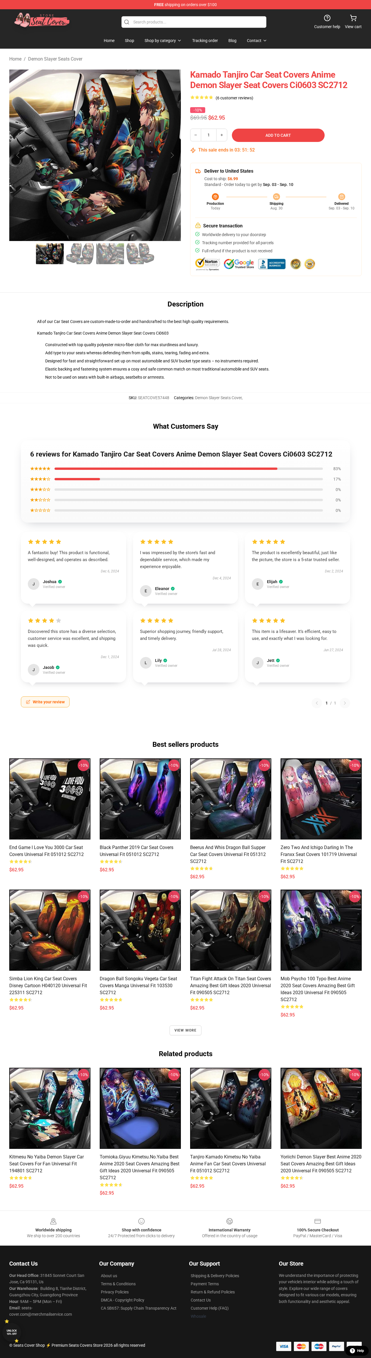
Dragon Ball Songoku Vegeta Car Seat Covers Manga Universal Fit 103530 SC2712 (138, 985)
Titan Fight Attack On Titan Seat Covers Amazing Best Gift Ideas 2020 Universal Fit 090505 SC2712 (230, 985)
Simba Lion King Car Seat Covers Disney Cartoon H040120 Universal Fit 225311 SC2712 (48, 985)
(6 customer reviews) (234, 98)
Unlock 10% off (12, 1332)
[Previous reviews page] (317, 703)
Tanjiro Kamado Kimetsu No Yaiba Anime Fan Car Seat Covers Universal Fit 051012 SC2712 (228, 1163)
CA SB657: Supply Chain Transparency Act (139, 1308)
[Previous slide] (18, 155)
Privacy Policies (115, 1292)
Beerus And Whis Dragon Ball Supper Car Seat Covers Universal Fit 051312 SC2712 (228, 854)
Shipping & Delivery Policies (215, 1275)
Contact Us (201, 1300)
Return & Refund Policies (213, 1292)
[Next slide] (172, 155)
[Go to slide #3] (110, 253)
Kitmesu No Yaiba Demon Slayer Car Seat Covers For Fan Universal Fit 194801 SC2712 (46, 1163)
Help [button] (360, 1351)
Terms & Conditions (118, 1284)
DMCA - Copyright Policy (122, 1300)
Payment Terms (205, 1284)
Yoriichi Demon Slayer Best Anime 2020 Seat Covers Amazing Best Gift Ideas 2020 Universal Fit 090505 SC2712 (321, 1163)
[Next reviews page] (345, 703)
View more (185, 1030)
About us (109, 1275)
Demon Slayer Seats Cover (55, 59)
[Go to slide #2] (80, 253)
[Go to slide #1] (50, 253)
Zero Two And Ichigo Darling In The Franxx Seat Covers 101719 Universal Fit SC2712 (319, 854)
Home (15, 59)
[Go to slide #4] (140, 253)
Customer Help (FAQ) (210, 1308)
